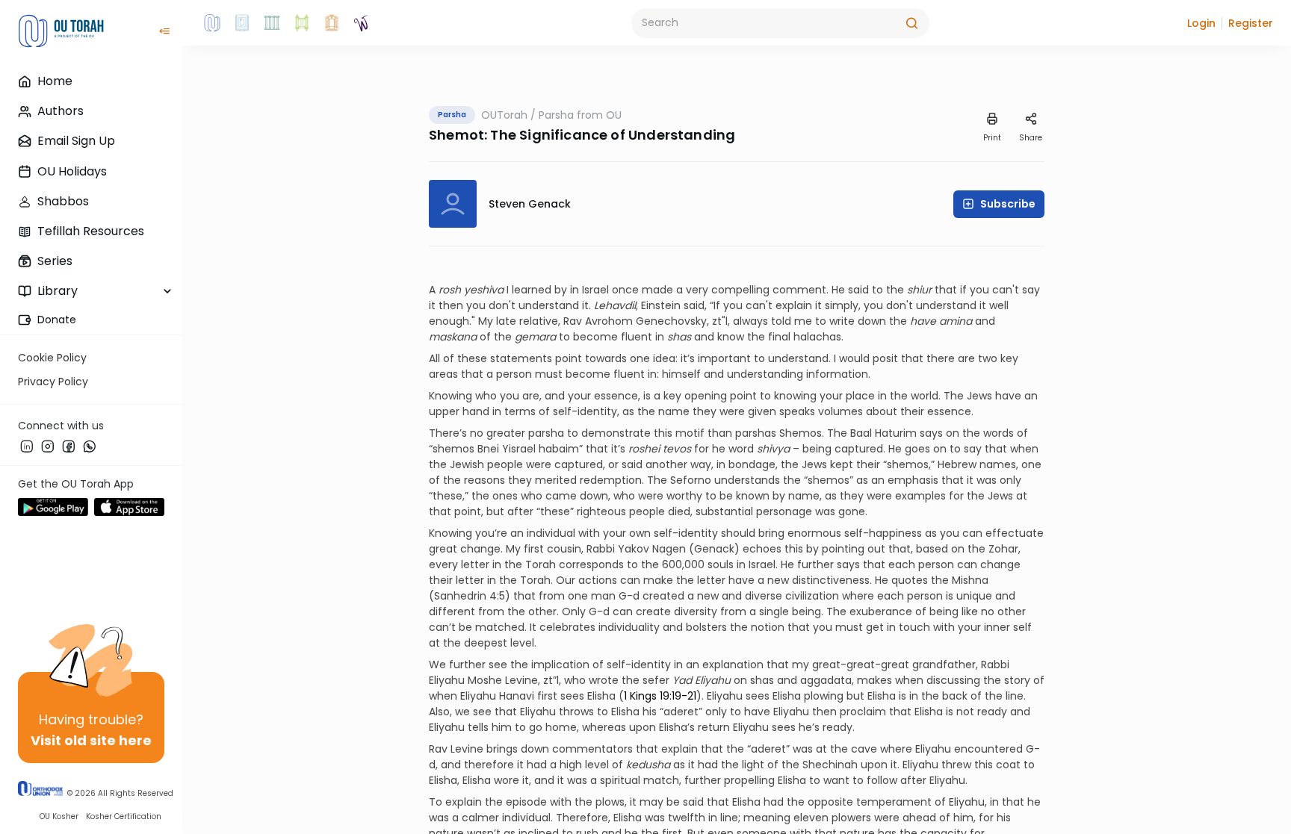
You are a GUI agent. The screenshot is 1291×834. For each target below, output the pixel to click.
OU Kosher (59, 816)
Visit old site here (91, 740)
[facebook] (69, 446)
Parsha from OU (580, 115)
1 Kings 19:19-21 (660, 695)
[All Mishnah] (242, 23)
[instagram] (48, 446)
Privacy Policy (53, 381)
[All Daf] (332, 23)
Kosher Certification (123, 816)
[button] (1201, 23)
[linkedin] (27, 446)
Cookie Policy (52, 357)
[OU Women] (362, 23)
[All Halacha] (272, 23)
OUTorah (504, 115)
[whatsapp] (90, 446)
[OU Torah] (212, 23)
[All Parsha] (302, 23)
